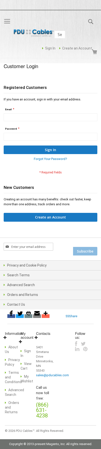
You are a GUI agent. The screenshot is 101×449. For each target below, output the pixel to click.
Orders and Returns (22, 295)
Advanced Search (21, 285)
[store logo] (34, 33)
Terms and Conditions (13, 377)
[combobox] (59, 34)
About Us (11, 349)
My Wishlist (27, 379)
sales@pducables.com (52, 375)
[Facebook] (11, 316)
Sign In (50, 48)
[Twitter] (20, 316)
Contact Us (16, 304)
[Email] (37, 316)
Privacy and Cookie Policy (27, 265)
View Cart (26, 366)
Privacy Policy (12, 362)
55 (67, 316)
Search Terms (18, 275)
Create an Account (77, 48)
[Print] (28, 316)
